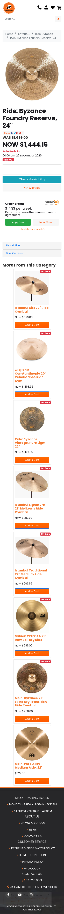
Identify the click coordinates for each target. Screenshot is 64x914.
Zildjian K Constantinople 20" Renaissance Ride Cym (30, 375)
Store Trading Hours (32, 798)
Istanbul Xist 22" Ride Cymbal (32, 310)
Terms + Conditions (32, 855)
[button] (32, 188)
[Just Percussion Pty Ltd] (9, 8)
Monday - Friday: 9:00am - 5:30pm (32, 804)
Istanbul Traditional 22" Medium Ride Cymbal (31, 574)
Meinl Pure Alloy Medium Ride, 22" (28, 766)
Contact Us (32, 836)
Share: (7, 133)
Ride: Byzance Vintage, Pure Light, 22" (30, 443)
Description (13, 245)
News (32, 830)
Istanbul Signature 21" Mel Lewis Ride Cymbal (30, 508)
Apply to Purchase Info (32, 229)
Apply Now (18, 222)
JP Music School (32, 823)
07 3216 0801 (33, 880)
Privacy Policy (33, 862)
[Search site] (58, 19)
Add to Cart (32, 325)
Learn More (45, 222)
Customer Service (32, 841)
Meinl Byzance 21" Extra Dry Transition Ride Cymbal (31, 701)
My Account (32, 868)
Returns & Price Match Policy (32, 848)
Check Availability (32, 179)
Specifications (14, 253)
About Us (32, 816)
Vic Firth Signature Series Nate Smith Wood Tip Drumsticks (29, 900)
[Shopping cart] (59, 8)
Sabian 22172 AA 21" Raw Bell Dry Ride (30, 638)
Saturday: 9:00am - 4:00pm (32, 811)
